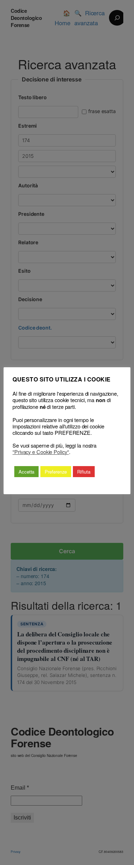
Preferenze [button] (56, 471)
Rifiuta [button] (83, 471)
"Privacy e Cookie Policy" (41, 452)
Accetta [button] (26, 471)
